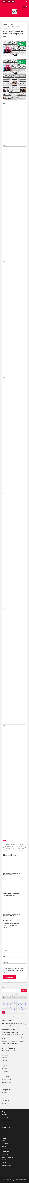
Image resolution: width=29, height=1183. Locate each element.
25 (7, 1010)
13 (14, 1005)
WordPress (17, 1180)
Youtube (4, 1133)
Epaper (4, 840)
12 (10, 1005)
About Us (4, 1092)
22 (22, 1007)
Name (5, 950)
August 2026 (5, 1057)
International (5, 1100)
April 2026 (4, 1068)
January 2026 (5, 1077)
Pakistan (4, 1103)
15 (22, 1005)
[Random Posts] (2, 7)
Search (3, 987)
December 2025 (6, 1079)
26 (11, 1010)
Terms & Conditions (7, 1120)
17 (3, 1007)
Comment (6, 931)
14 (18, 1005)
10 (3, 1005)
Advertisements (6, 1165)
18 (7, 1007)
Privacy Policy (5, 1106)
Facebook (4, 1130)
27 (14, 1010)
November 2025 (6, 1082)
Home (3, 1140)
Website (5, 962)
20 (14, 1007)
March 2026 (5, 1071)
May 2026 (4, 1066)
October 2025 (5, 1085)
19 (10, 1007)
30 (25, 1010)
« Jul (14, 1016)
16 (25, 1005)
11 (7, 1005)
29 (22, 1010)
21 (18, 1007)
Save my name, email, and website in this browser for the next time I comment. (14, 970)
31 (3, 1012)
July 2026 (4, 1060)
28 (18, 1010)
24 (3, 1010)
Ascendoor (23, 1179)
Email (5, 956)
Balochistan (5, 1095)
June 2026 (4, 1063)
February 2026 (5, 1074)
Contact (4, 1123)
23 (25, 1007)
